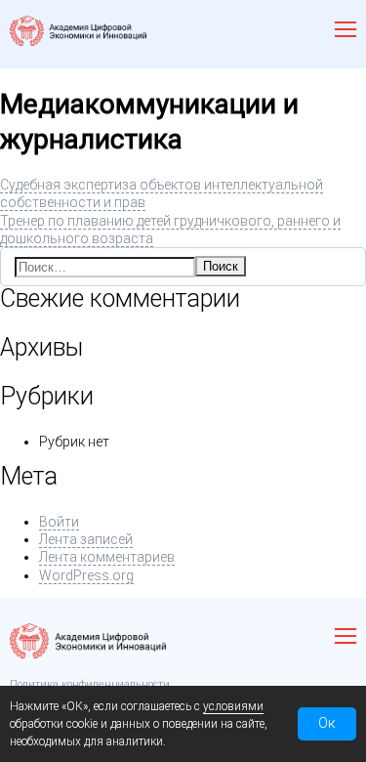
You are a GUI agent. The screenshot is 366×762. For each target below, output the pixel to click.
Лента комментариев (107, 557)
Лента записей (86, 539)
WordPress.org (86, 575)
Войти (59, 521)
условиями (233, 706)
